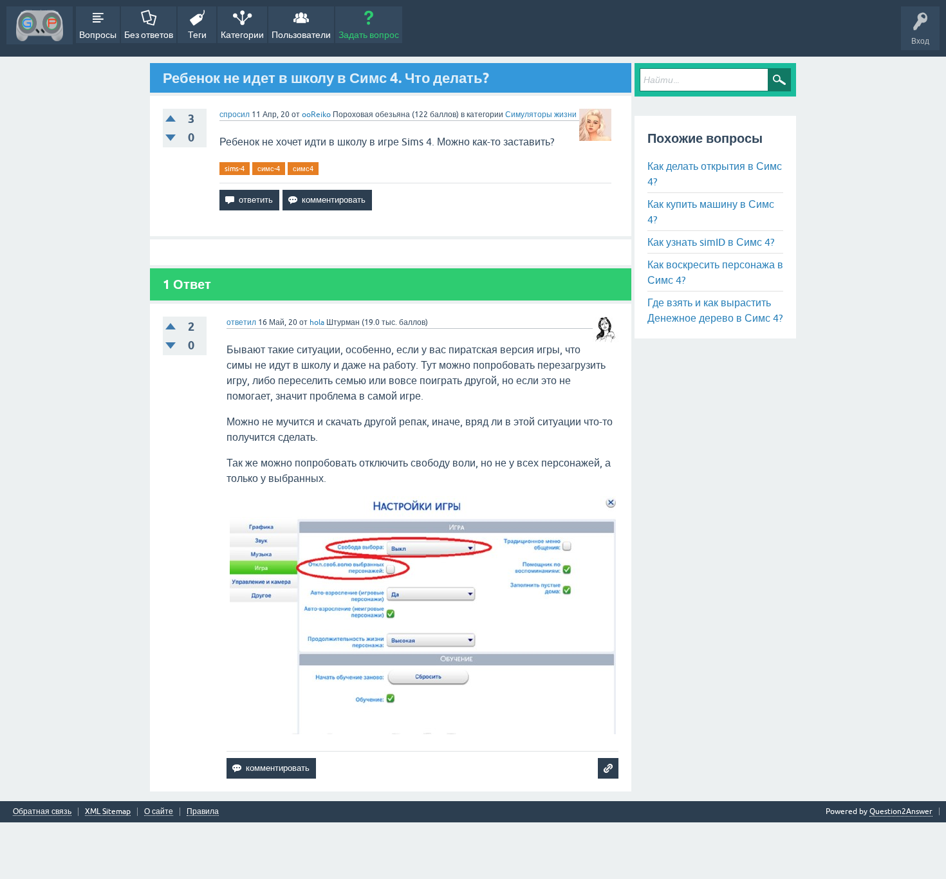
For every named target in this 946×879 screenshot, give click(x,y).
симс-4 (268, 168)
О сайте (158, 812)
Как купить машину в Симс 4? (710, 211)
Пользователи (301, 35)
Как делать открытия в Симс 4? (714, 173)
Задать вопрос (369, 35)
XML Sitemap (108, 812)
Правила (203, 812)
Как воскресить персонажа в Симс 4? (715, 272)
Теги (197, 35)
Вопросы (97, 35)
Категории (242, 35)
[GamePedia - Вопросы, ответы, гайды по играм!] (39, 25)
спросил (234, 114)
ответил (241, 322)
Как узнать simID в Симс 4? (710, 242)
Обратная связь (42, 812)
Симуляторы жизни (541, 114)
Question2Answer (900, 811)
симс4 (303, 168)
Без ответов (148, 35)
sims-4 (235, 168)
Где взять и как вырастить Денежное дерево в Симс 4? (715, 310)
